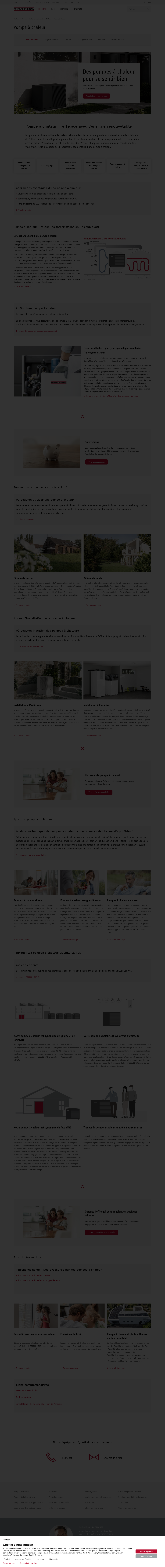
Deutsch (6, 1540)
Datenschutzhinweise (28, 1563)
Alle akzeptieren (146, 1551)
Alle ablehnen (146, 1556)
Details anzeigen (9, 1563)
